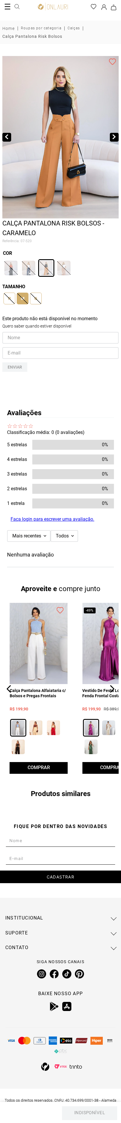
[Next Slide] (112, 689)
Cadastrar (60, 876)
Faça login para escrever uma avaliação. (52, 519)
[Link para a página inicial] (8, 28)
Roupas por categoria (41, 28)
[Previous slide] (6, 137)
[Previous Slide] (9, 689)
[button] (11, 268)
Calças (74, 28)
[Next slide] (114, 137)
